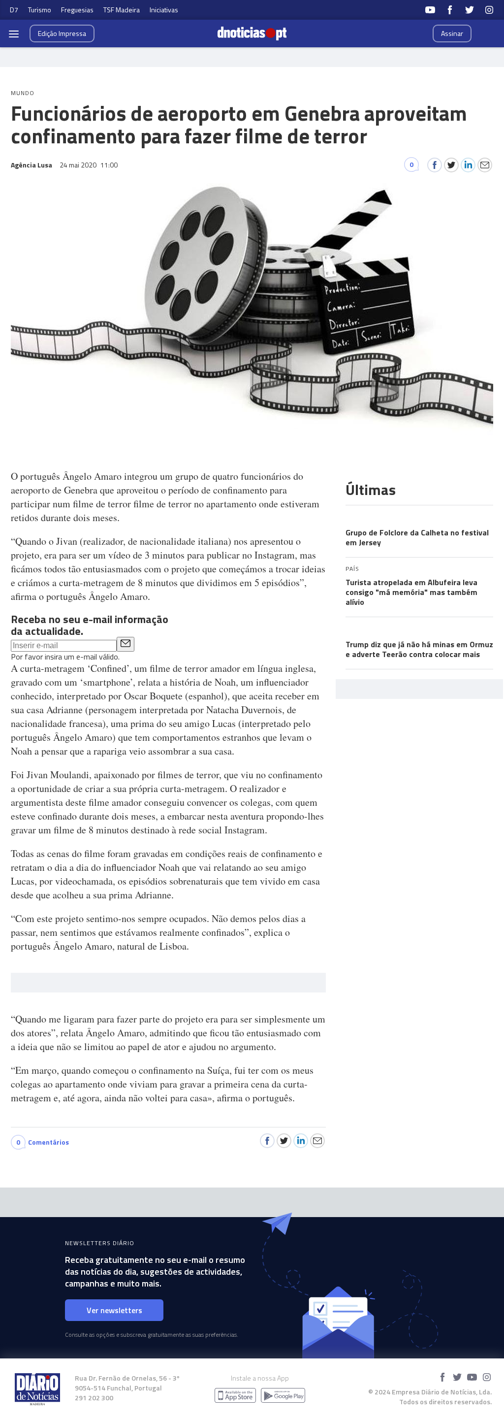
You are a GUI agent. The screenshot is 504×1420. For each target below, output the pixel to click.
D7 (14, 9)
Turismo (39, 9)
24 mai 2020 (89, 165)
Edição (62, 33)
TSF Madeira (121, 9)
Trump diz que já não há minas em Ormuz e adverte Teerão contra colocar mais (419, 649)
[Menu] (14, 33)
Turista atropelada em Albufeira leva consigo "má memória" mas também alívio (411, 592)
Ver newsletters (114, 1310)
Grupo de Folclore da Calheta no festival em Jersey (417, 537)
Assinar (452, 33)
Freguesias (77, 9)
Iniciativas (164, 9)
